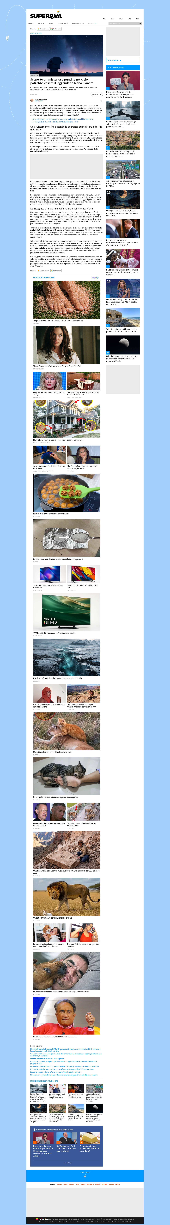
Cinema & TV (78, 23)
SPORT (65, 1184)
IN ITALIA (104, 1184)
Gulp (112, 19)
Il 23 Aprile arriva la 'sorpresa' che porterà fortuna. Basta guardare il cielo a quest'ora (62, 1069)
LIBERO (50, 1219)
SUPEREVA (131, 1219)
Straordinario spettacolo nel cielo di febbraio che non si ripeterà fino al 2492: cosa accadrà (63, 1075)
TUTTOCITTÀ (98, 1219)
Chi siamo (41, 1221)
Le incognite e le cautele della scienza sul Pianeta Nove (55, 122)
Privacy (54, 1221)
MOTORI (71, 1184)
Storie (41, 23)
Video (51, 23)
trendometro (118, 68)
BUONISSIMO (123, 1219)
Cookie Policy (60, 1221)
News (30, 23)
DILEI (104, 1219)
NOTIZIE (59, 1184)
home (32, 33)
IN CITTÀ (97, 1184)
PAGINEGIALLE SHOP (73, 1219)
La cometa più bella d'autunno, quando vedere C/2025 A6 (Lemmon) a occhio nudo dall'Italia (64, 1066)
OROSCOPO (90, 1184)
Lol (104, 19)
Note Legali (48, 1221)
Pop (137, 19)
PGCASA (82, 1219)
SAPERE (83, 1184)
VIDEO (77, 1184)
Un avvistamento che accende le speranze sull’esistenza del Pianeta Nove (63, 119)
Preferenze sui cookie (70, 1221)
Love (121, 19)
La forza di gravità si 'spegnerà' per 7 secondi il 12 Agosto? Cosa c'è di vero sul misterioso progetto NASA (63, 1062)
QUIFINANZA (116, 1219)
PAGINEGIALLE (63, 1219)
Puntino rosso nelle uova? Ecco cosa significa (47, 1059)
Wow (129, 19)
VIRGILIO (55, 1219)
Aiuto (78, 1221)
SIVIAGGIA (109, 1219)
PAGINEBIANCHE (89, 1219)
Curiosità (63, 23)
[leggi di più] (101, 100)
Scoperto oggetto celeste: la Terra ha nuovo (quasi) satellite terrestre (55, 1072)
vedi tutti (67, 1163)
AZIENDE (111, 1184)
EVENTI (117, 1184)
